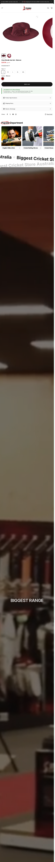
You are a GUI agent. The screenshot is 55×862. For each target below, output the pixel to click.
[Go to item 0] (3, 56)
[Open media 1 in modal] (37, 16)
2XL (23, 72)
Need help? (49, 114)
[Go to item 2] (9, 56)
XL (17, 72)
